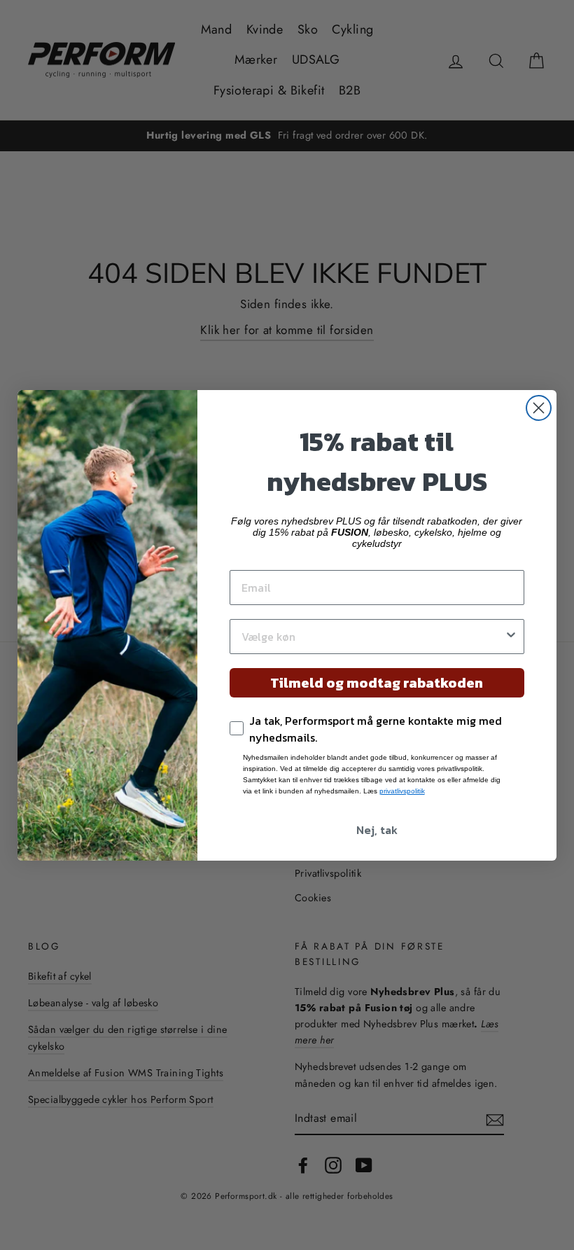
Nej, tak (377, 829)
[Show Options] (511, 636)
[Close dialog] (538, 408)
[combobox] (372, 636)
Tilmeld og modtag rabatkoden (376, 682)
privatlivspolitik (402, 791)
